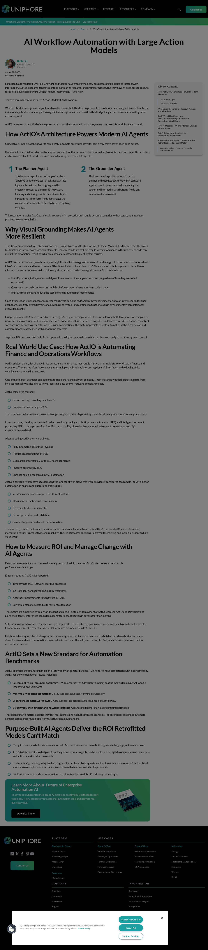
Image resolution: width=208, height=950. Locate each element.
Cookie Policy (84, 928)
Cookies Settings (130, 936)
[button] (12, 929)
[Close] (162, 918)
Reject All (131, 928)
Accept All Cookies (131, 919)
